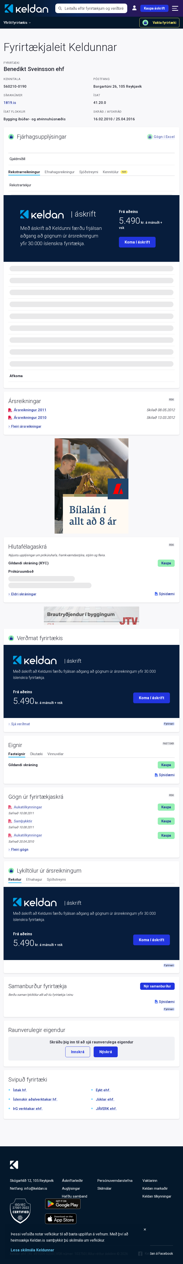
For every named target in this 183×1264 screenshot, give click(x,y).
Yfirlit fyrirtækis (15, 23)
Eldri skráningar (23, 594)
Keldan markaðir (155, 1188)
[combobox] (96, 8)
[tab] (24, 173)
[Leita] (60, 8)
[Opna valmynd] (175, 8)
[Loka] (79, 1229)
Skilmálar (104, 1188)
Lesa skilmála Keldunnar (32, 1250)
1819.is (10, 103)
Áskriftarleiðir (72, 1180)
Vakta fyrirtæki (164, 23)
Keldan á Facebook (159, 1253)
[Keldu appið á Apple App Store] (63, 1218)
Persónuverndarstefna (114, 1180)
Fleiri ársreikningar (26, 426)
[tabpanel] (91, 765)
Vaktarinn (149, 1180)
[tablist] (91, 173)
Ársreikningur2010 (30, 417)
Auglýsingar (71, 1188)
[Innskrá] (134, 8)
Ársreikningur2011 (30, 410)
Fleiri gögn (19, 849)
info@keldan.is (35, 1188)
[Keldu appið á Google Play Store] (63, 1203)
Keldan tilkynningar (156, 1196)
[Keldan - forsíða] (42, 214)
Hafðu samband (74, 1196)
